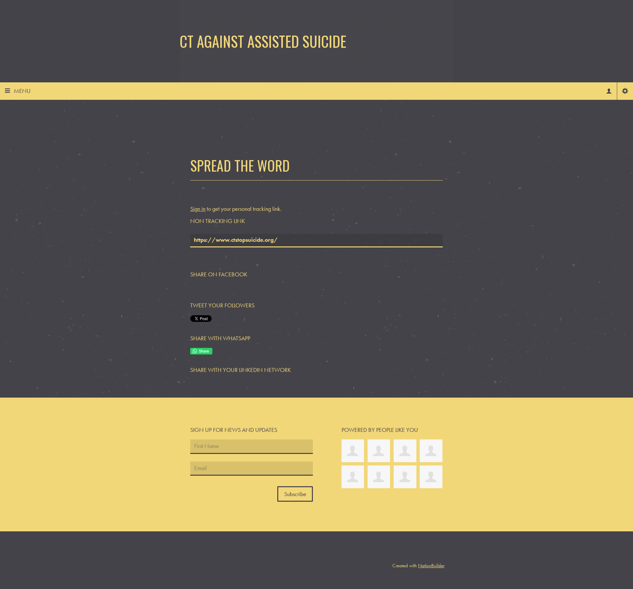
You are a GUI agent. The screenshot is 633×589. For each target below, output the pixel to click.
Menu (22, 91)
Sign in (197, 208)
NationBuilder (431, 565)
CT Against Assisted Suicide (263, 41)
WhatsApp (201, 351)
